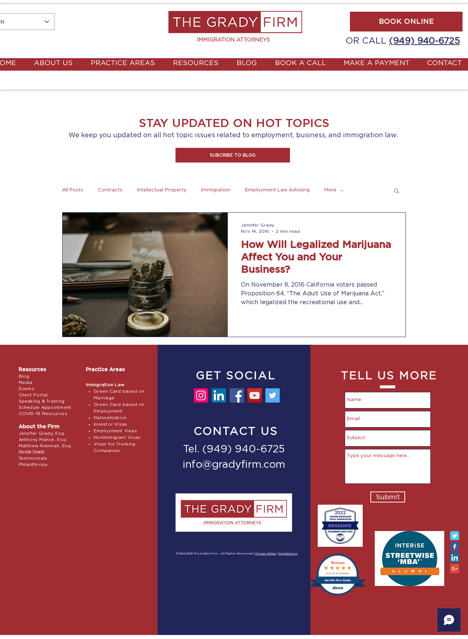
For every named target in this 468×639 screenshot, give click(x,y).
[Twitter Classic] (454, 535)
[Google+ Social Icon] (454, 568)
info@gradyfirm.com (234, 465)
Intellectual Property (161, 190)
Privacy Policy (265, 553)
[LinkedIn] (219, 395)
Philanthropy (33, 464)
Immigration (215, 190)
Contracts (110, 190)
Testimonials (33, 458)
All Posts (72, 190)
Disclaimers (288, 553)
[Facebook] (237, 395)
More (330, 190)
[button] (233, 155)
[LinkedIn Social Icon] (454, 557)
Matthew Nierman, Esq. (45, 446)
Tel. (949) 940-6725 (234, 449)
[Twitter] (272, 395)
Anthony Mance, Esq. (43, 439)
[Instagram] (201, 395)
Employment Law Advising (277, 190)
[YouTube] (255, 395)
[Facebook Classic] (454, 546)
